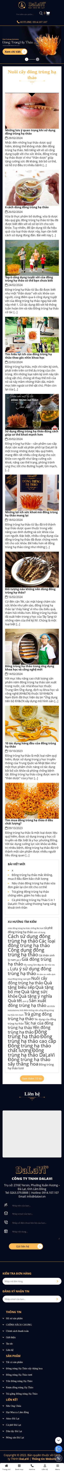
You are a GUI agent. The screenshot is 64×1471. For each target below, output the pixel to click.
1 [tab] (26, 59)
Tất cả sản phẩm (14, 1362)
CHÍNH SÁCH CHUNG (19, 1324)
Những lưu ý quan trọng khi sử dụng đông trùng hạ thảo (30, 131)
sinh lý (25, 1001)
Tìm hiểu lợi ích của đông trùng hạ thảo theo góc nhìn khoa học (28, 355)
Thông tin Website (44, 1459)
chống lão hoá (37, 928)
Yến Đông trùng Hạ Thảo (19, 1381)
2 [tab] (37, 59)
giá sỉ (19, 960)
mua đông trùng (15, 979)
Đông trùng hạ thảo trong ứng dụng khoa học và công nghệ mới (29, 667)
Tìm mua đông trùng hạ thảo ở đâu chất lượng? (29, 821)
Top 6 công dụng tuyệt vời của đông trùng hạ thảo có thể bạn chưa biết (29, 278)
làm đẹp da (38, 964)
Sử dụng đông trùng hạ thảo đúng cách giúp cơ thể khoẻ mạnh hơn (31, 432)
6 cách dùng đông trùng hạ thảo (27, 207)
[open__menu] (19, 1467)
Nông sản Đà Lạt (15, 1437)
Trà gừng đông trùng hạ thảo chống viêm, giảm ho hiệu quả (28, 893)
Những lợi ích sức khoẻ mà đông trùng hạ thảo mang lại (31, 513)
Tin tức (9, 1343)
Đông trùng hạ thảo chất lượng (29, 1047)
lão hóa (48, 965)
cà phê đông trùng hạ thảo (30, 930)
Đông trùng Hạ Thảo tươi (19, 1374)
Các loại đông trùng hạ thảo (31, 943)
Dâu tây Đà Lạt (14, 1431)
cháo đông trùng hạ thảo (19, 928)
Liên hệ (9, 1350)
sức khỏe (51, 1006)
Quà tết (15, 1000)
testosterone (13, 1010)
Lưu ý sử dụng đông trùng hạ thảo (29, 971)
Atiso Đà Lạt (12, 1418)
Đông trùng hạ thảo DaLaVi (31, 1052)
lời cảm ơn (41, 974)
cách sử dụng (39, 932)
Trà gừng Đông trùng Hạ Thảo (22, 1393)
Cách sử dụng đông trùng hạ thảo (29, 938)
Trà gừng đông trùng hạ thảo (30, 1016)
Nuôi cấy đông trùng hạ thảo (27, 980)
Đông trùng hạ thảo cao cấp (32, 1038)
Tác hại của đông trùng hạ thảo (30, 1025)
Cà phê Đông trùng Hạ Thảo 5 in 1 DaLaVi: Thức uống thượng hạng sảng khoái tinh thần (32, 903)
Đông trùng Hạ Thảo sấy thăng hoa (24, 1368)
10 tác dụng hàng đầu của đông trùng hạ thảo (30, 744)
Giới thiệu (11, 1337)
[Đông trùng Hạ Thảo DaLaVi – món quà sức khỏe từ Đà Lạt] (32, 5)
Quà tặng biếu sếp (30, 985)
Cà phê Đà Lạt (13, 1424)
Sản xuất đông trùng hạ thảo (27, 1002)
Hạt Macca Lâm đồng (17, 1412)
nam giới (27, 979)
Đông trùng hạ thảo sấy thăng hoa (29, 1061)
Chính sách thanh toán (17, 1331)
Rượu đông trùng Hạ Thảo (19, 1387)
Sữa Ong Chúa (13, 1406)
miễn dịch (51, 974)
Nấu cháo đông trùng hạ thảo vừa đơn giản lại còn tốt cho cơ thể (31, 885)
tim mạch (19, 1015)
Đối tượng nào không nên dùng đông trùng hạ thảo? (30, 590)
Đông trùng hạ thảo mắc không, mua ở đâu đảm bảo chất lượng (30, 877)
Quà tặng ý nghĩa (35, 996)
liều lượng (28, 965)
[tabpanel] (32, 45)
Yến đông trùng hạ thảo (29, 1029)
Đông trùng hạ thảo (27, 1034)
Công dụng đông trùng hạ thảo (26, 952)
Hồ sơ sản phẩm (14, 1318)
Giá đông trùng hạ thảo (29, 961)
